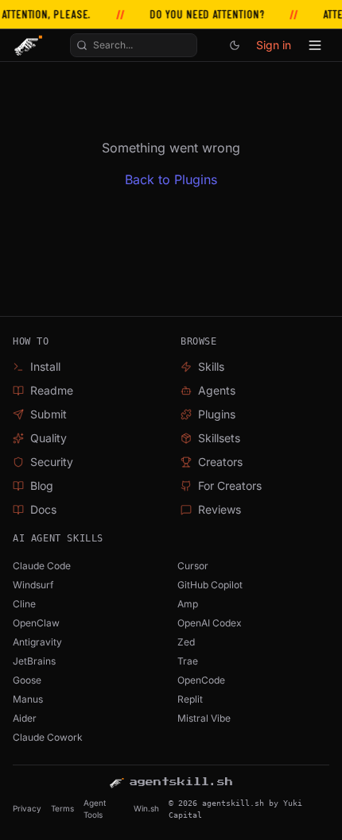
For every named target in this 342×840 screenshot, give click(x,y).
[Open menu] (315, 45)
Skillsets (219, 438)
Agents (216, 390)
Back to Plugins (171, 179)
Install (45, 366)
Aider (25, 718)
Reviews (219, 509)
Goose (27, 680)
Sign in (273, 45)
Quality (48, 438)
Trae (187, 661)
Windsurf (33, 585)
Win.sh (146, 808)
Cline (24, 604)
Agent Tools (95, 808)
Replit (190, 699)
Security (51, 461)
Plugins (216, 414)
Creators (220, 461)
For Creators (230, 485)
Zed (186, 642)
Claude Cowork (48, 737)
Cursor (192, 566)
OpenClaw (36, 623)
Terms (62, 808)
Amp (187, 604)
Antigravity (37, 642)
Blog (41, 485)
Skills (211, 366)
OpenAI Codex (209, 623)
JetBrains (34, 661)
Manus (28, 699)
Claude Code (42, 566)
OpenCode (201, 680)
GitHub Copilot (210, 585)
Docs (43, 509)
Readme (51, 390)
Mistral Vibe (204, 718)
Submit (48, 414)
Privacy (27, 808)
